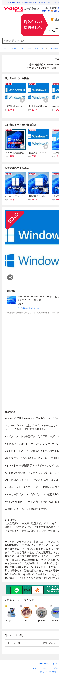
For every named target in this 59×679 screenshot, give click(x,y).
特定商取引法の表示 (48, 672)
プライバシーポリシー (41, 668)
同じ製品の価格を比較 (29, 308)
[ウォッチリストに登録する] (22, 100)
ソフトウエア (39, 48)
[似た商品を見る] (10, 277)
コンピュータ (26, 48)
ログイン (46, 11)
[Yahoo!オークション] (21, 7)
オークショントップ (10, 48)
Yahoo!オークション (47, 664)
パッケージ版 (53, 48)
